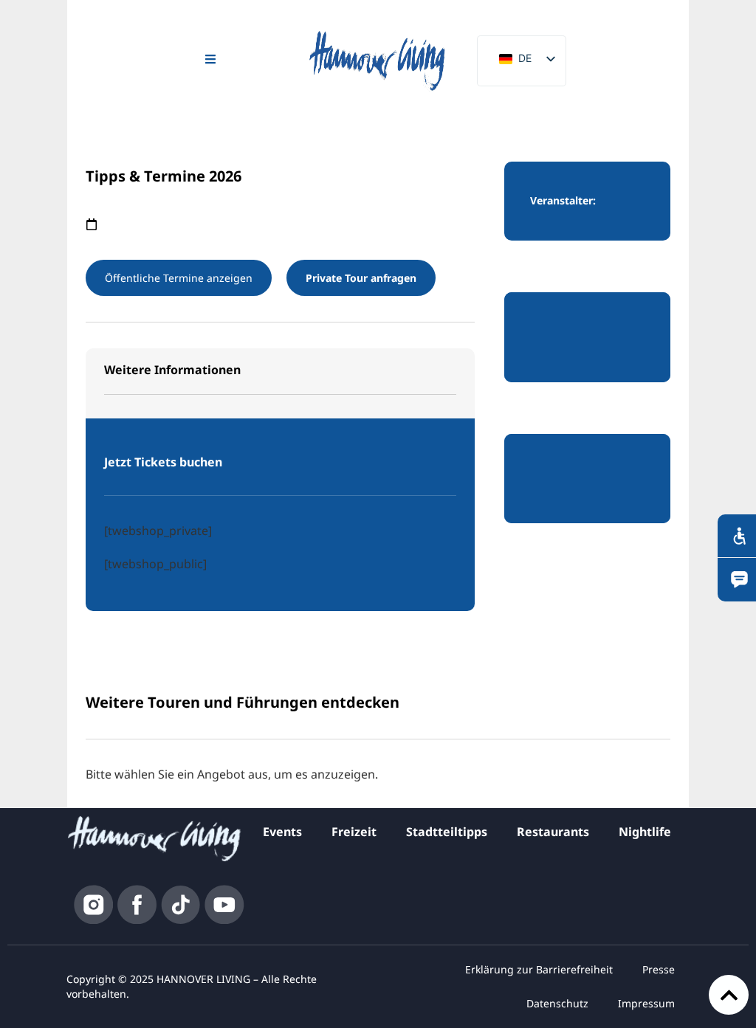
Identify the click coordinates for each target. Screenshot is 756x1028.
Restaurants (553, 832)
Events (282, 832)
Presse (658, 969)
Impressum (646, 1003)
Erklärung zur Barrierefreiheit (539, 969)
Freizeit (354, 832)
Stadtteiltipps (446, 832)
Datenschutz (557, 1003)
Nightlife (645, 832)
